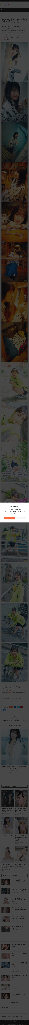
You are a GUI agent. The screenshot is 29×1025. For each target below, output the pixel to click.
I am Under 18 (20, 518)
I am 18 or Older (9, 518)
